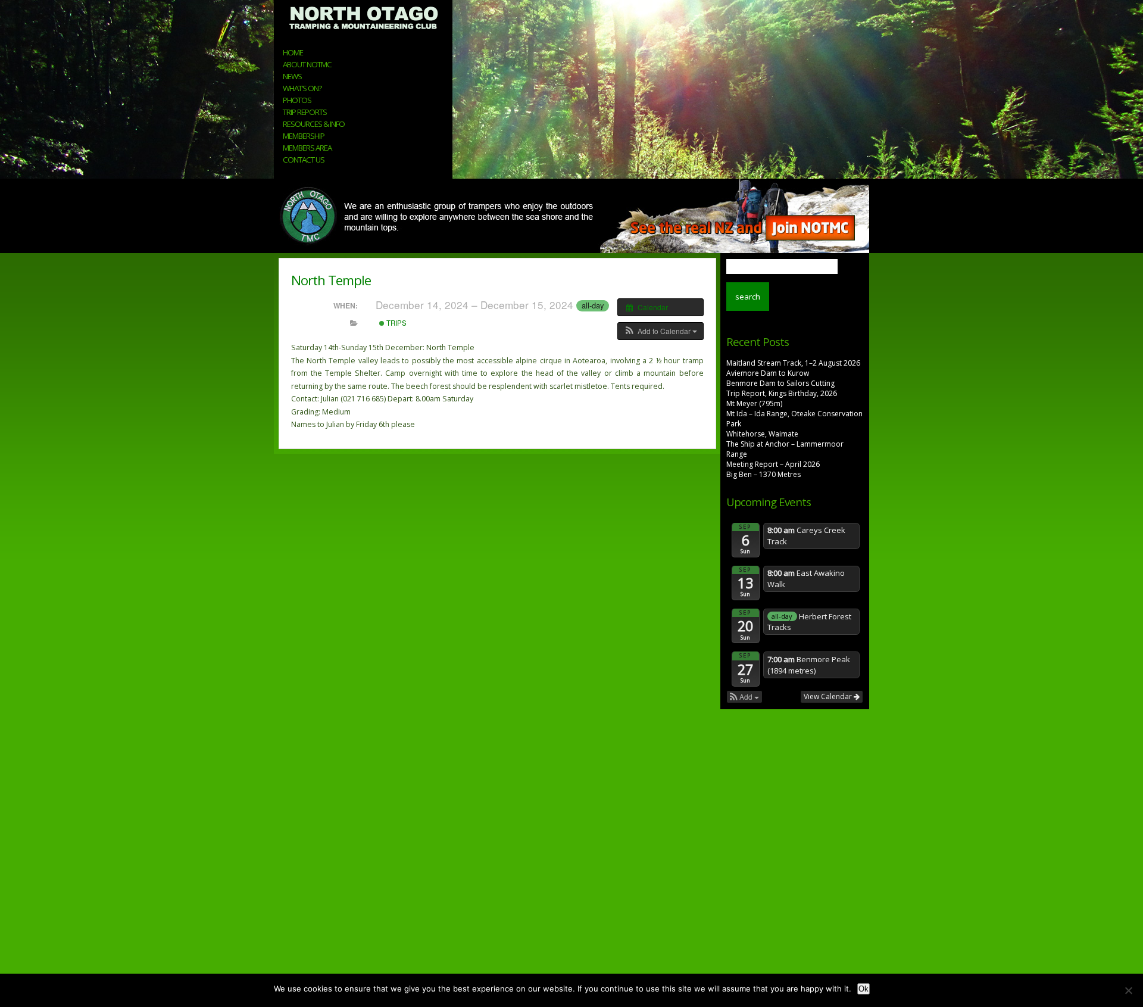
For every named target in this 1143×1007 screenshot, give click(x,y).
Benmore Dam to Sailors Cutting (780, 383)
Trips (396, 323)
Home (293, 52)
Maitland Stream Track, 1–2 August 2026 (793, 363)
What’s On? (302, 88)
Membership (303, 135)
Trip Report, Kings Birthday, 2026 (781, 393)
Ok (863, 988)
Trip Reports (305, 112)
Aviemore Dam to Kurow (767, 373)
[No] (1128, 990)
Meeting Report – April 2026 (773, 464)
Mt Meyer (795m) (754, 403)
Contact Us (303, 159)
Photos (297, 100)
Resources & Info (314, 124)
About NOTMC (307, 64)
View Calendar (829, 696)
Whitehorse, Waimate (762, 434)
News (292, 76)
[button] (660, 331)
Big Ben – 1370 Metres (763, 474)
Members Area (307, 147)
